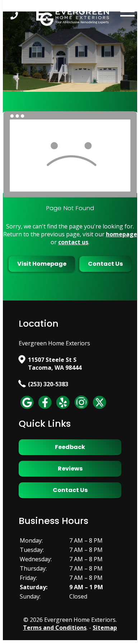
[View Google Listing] (27, 408)
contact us (73, 242)
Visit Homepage (41, 264)
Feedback (70, 447)
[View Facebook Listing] (45, 408)
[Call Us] (14, 15)
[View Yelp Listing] (63, 408)
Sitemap (105, 628)
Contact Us (105, 264)
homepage (121, 234)
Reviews (70, 468)
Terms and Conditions (55, 628)
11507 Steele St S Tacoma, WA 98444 (54, 364)
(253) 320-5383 (48, 384)
